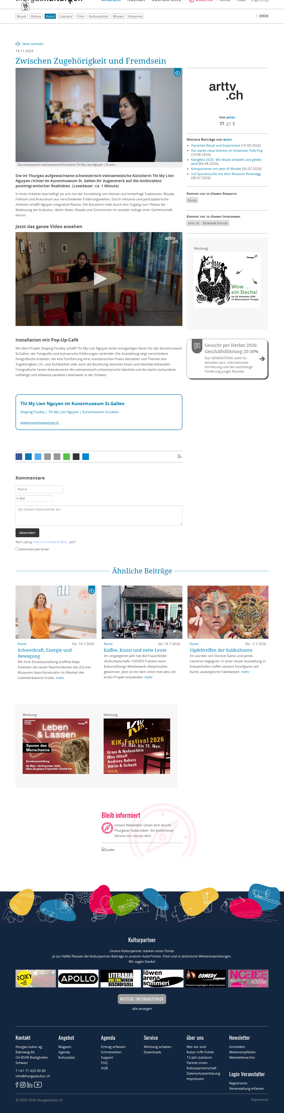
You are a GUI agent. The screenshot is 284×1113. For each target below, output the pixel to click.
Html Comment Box (50, 542)
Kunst (50, 16)
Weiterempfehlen (242, 1052)
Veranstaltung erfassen (246, 1088)
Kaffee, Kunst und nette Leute (135, 650)
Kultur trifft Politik (200, 1052)
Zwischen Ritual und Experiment (215, 145)
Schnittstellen (111, 1052)
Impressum (195, 1078)
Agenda (64, 1052)
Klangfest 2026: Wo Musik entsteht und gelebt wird (226, 161)
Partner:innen (197, 1062)
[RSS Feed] (179, 456)
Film (80, 16)
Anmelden (237, 1046)
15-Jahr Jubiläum (199, 1057)
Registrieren (238, 1083)
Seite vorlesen (32, 43)
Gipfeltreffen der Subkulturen (221, 650)
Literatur (66, 16)
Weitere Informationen (142, 999)
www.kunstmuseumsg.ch (40, 422)
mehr (60, 677)
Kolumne (135, 16)
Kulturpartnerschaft (201, 1068)
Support (107, 1057)
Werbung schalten (157, 1046)
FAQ (104, 1062)
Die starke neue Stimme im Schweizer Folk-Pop (227, 150)
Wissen (118, 16)
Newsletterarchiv (242, 1057)
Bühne (36, 16)
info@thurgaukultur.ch (33, 1076)
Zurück (263, 16)
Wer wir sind (196, 1046)
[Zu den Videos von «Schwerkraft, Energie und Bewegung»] (91, 590)
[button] (19, 456)
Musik (21, 16)
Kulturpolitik (98, 16)
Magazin (64, 1046)
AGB (104, 1068)
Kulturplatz (66, 1057)
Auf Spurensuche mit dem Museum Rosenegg (226, 174)
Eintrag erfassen (113, 1046)
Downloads (152, 1052)
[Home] (49, 2)
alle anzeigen (142, 1008)
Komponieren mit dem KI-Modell (216, 168)
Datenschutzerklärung (203, 1073)
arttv (231, 117)
